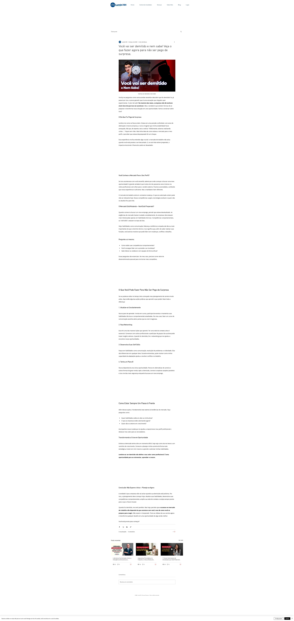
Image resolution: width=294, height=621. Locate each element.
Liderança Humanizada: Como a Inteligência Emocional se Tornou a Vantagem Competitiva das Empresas (122, 559)
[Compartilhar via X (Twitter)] (123, 527)
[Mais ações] (174, 42)
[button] (181, 31)
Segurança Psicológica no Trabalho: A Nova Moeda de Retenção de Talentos (146, 559)
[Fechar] (292, 618)
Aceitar (287, 618)
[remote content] (147, 160)
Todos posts (114, 31)
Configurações (278, 618)
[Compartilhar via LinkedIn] (127, 527)
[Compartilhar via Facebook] (119, 527)
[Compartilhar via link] (130, 527)
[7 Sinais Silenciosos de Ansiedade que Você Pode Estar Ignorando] (172, 549)
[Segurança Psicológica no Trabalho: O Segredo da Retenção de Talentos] (147, 549)
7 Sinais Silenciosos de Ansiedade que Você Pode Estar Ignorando (172, 559)
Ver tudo (181, 540)
